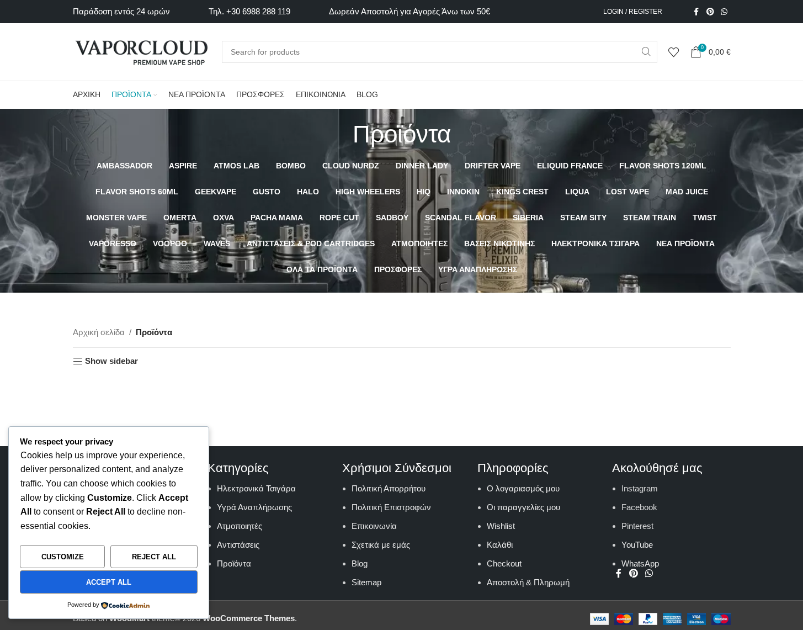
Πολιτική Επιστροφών (391, 507)
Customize (62, 557)
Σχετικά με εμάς (381, 544)
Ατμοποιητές (239, 526)
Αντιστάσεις (238, 544)
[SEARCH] (646, 52)
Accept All (108, 582)
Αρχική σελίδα (99, 332)
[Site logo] (142, 51)
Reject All (154, 557)
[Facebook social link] (696, 11)
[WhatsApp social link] (724, 11)
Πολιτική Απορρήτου (389, 488)
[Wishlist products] (674, 52)
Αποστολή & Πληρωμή (528, 582)
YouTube (637, 544)
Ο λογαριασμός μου (523, 488)
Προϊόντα (234, 563)
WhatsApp (640, 563)
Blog (360, 563)
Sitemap (366, 582)
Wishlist (501, 526)
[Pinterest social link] (710, 11)
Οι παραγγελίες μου (523, 507)
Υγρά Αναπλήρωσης (254, 507)
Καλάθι (500, 544)
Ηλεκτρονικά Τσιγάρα (256, 488)
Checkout (504, 563)
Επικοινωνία (374, 526)
